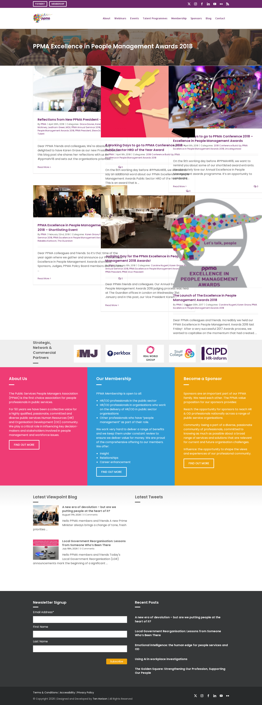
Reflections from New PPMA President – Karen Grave (80, 119)
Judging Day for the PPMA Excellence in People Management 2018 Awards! (143, 258)
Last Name (40, 641)
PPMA (43, 124)
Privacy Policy (85, 692)
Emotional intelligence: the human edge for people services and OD (181, 647)
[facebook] (208, 695)
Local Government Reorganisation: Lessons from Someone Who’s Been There (94, 543)
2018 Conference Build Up (160, 154)
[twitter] (195, 695)
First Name (40, 627)
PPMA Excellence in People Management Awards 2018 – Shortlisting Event (77, 227)
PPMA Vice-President (132, 271)
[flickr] (227, 695)
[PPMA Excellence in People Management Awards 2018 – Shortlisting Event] (80, 201)
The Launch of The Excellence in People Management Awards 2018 (204, 297)
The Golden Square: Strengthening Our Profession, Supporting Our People (180, 671)
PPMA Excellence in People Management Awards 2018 (142, 156)
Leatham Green (56, 127)
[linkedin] (214, 695)
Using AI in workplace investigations (161, 659)
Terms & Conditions (45, 692)
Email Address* (43, 612)
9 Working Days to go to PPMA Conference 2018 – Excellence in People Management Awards (213, 138)
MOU (68, 127)
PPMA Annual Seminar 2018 (85, 127)
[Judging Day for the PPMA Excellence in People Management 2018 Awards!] (148, 221)
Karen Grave (92, 234)
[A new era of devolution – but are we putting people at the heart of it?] (46, 515)
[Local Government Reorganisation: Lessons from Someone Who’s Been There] (46, 549)
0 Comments (90, 514)
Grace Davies (87, 124)
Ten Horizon (100, 699)
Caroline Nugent (160, 265)
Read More (43, 167)
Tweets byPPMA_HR (216, 509)
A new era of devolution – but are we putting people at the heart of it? (89, 509)
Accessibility (67, 692)
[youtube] (221, 695)
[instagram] (202, 695)
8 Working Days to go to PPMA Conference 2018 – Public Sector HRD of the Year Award (145, 147)
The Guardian (65, 240)
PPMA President (83, 130)
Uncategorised (233, 148)
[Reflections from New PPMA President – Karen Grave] (80, 89)
